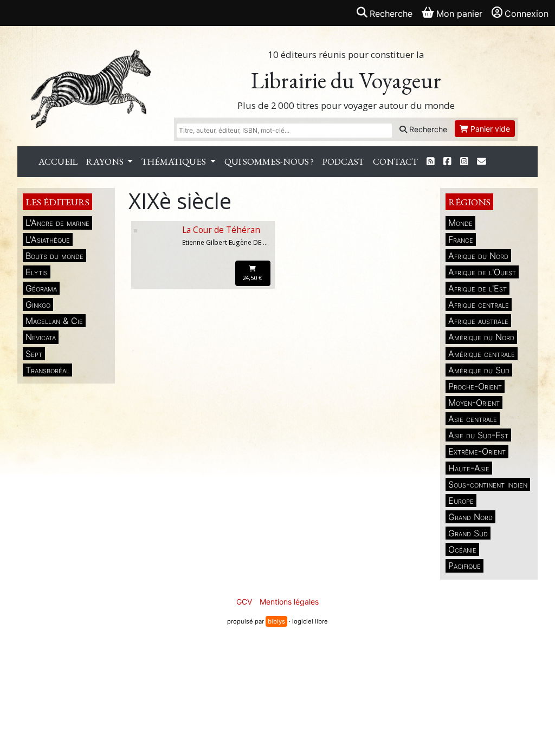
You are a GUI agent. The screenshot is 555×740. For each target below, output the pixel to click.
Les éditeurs (57, 202)
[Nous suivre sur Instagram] (464, 162)
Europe (461, 500)
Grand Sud (468, 533)
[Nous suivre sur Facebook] (447, 162)
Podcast (343, 161)
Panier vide (489, 128)
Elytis (36, 272)
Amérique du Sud (478, 370)
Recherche (427, 129)
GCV (244, 601)
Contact (395, 161)
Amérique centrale (481, 353)
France (460, 239)
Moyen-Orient (474, 402)
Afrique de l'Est (477, 288)
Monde (460, 222)
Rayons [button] (105, 161)
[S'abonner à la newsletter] (482, 162)
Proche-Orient (475, 386)
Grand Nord (470, 516)
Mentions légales (289, 601)
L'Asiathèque (47, 239)
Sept (33, 353)
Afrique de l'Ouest (482, 272)
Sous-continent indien (487, 484)
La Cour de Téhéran (221, 230)
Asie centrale (472, 418)
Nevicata (40, 337)
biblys (276, 621)
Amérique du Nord (481, 337)
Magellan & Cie (54, 320)
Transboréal (47, 370)
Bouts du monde (54, 255)
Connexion (526, 13)
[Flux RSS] (430, 162)
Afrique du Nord (478, 255)
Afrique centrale (478, 304)
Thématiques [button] (174, 161)
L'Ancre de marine (57, 222)
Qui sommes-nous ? (269, 161)
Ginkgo (37, 304)
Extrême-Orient (477, 451)
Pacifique (464, 565)
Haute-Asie (468, 468)
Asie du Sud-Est (478, 435)
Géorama (41, 288)
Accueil (58, 161)
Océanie (462, 549)
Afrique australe (478, 320)
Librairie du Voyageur (346, 80)
